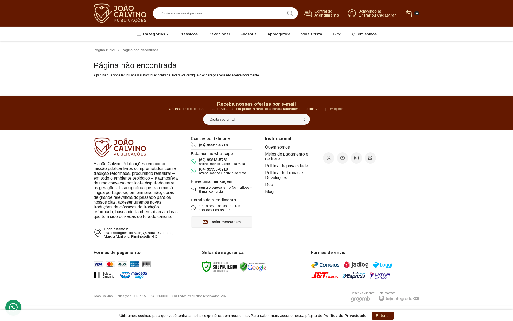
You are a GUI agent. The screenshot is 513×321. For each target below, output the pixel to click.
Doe (269, 184)
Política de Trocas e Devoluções (284, 175)
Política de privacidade (286, 166)
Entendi (383, 316)
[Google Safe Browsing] (253, 267)
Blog (269, 191)
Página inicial (104, 50)
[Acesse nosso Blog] (370, 158)
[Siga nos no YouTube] (342, 158)
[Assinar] (304, 119)
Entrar (365, 15)
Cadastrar (386, 15)
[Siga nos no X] (328, 158)
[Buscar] (290, 13)
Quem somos (277, 147)
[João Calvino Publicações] (120, 13)
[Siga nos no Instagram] (356, 158)
